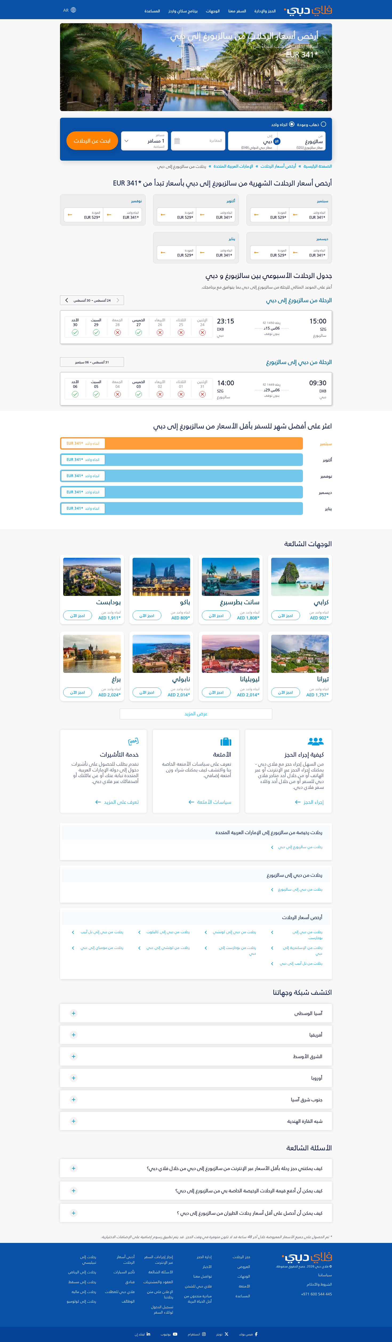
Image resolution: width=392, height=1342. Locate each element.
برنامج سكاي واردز (183, 11)
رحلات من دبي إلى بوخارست (307, 935)
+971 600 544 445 (316, 1294)
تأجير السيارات (124, 1272)
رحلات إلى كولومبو (81, 1301)
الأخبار (207, 1267)
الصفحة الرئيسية (318, 166)
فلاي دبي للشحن (198, 1286)
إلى (269, 135)
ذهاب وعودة (308, 124)
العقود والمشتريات (158, 1282)
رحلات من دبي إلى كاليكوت (168, 932)
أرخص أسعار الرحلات (278, 166)
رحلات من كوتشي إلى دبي (168, 947)
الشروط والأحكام (319, 1284)
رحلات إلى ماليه (84, 1292)
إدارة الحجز (204, 1257)
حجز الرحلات (241, 1257)
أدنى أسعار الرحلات (126, 1259)
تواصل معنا (202, 1276)
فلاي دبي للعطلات (120, 1292)
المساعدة (152, 11)
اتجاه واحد (279, 124)
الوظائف (128, 1301)
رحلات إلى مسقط (82, 1282)
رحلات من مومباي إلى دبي (102, 947)
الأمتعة (244, 1286)
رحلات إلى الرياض (82, 1272)
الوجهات (213, 11)
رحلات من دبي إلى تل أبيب (102, 932)
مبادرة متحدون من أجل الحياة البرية (198, 1299)
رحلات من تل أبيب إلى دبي (301, 963)
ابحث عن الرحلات (92, 140)
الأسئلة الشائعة (161, 1272)
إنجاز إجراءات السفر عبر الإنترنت (158, 1259)
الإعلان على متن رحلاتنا (160, 1294)
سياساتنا (325, 1275)
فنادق (130, 1282)
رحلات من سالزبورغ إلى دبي (300, 847)
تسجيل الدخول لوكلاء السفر (162, 1309)
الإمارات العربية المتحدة (233, 166)
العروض (244, 1267)
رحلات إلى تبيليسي (88, 1259)
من (321, 135)
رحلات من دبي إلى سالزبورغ (300, 889)
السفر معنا (237, 11)
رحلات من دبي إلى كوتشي (234, 932)
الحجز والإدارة (265, 11)
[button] (196, 1013)
